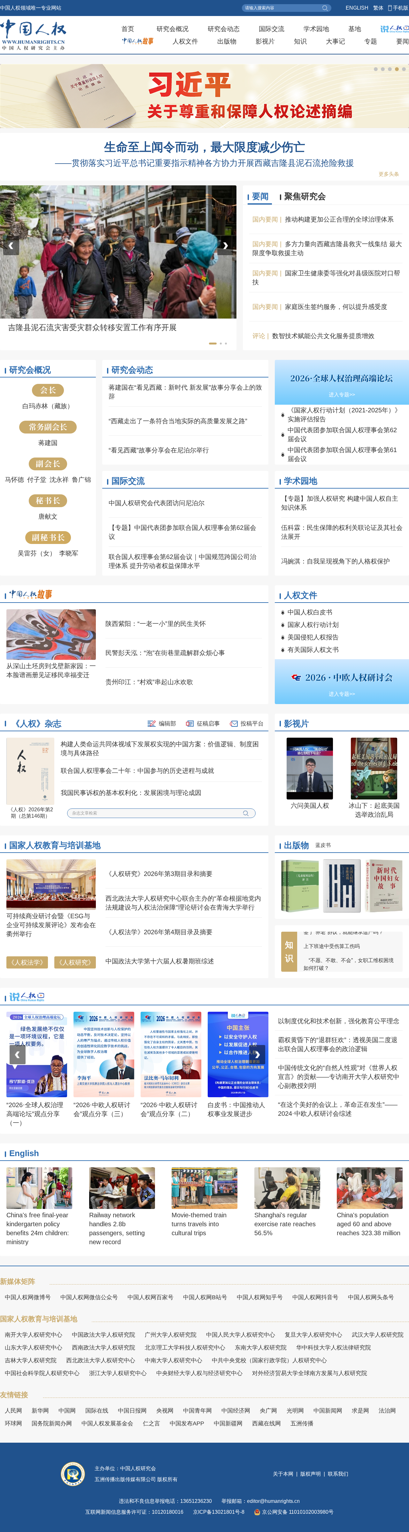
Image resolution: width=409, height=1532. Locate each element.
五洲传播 (301, 1423)
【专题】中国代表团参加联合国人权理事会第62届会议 (182, 532)
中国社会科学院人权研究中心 (42, 1373)
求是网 (360, 1410)
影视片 (265, 41)
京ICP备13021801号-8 (218, 1512)
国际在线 (96, 1410)
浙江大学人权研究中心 (118, 1373)
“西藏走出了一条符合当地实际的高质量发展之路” (178, 421)
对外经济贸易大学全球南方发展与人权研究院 (309, 1373)
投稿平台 (252, 723)
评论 (258, 335)
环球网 (13, 1423)
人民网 (13, 1410)
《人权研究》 (75, 962)
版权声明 (310, 1474)
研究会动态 (224, 28)
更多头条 (389, 174)
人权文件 (185, 41)
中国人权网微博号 (28, 1297)
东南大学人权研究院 (261, 1347)
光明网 (295, 1410)
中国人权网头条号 (371, 1297)
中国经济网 (235, 1410)
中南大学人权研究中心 (173, 1360)
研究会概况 (173, 28)
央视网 (165, 1410)
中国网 (67, 1410)
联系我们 (337, 1474)
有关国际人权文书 (313, 649)
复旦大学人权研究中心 (313, 1335)
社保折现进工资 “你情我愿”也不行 (342, 961)
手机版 (400, 8)
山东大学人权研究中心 (33, 1347)
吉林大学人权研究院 (31, 1360)
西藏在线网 (266, 1423)
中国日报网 (132, 1410)
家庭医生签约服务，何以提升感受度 (336, 306)
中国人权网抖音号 (315, 1297)
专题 (370, 41)
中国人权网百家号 (150, 1297)
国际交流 (271, 28)
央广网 (268, 1410)
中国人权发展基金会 (107, 1423)
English (24, 1153)
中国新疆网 (228, 1423)
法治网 (387, 1410)
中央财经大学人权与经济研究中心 (199, 1373)
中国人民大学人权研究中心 (240, 1335)
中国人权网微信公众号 (89, 1297)
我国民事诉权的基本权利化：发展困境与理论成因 (131, 792)
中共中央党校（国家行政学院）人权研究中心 (269, 1360)
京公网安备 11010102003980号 (298, 1512)
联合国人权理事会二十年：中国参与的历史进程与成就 (137, 770)
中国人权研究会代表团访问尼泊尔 (156, 503)
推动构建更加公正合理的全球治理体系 (339, 219)
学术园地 (316, 28)
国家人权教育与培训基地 (55, 845)
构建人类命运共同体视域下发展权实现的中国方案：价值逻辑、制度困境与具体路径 (160, 749)
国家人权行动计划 (313, 624)
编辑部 (167, 723)
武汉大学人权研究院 (378, 1335)
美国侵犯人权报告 (313, 637)
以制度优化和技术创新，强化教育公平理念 (338, 1021)
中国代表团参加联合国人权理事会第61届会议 (342, 454)
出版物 (226, 41)
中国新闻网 (327, 1410)
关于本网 (284, 1474)
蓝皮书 (323, 845)
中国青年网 (197, 1410)
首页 (127, 28)
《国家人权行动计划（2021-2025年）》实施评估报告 (344, 415)
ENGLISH (357, 8)
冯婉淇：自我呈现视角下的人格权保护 (335, 561)
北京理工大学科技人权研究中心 (185, 1347)
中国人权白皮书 (310, 612)
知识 (300, 41)
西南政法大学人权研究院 (103, 1347)
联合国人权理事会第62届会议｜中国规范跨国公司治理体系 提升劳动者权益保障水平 (182, 561)
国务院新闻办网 (52, 1423)
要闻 (402, 41)
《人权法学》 (27, 962)
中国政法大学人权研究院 (103, 1335)
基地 (354, 28)
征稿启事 (208, 723)
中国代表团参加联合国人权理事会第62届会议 (342, 434)
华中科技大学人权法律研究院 (333, 1347)
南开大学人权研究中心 (33, 1335)
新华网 (40, 1410)
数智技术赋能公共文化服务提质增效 (323, 335)
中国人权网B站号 (205, 1297)
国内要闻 (265, 219)
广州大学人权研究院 (171, 1335)
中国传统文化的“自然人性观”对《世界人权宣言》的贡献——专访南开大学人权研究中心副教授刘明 (338, 1076)
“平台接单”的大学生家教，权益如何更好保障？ (349, 943)
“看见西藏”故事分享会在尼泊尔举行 (159, 450)
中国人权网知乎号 (260, 1297)
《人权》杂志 (36, 723)
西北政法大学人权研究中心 (100, 1360)
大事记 (335, 41)
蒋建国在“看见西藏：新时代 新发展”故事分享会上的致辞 (185, 392)
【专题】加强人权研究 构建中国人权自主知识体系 (339, 503)
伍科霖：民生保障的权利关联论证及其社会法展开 (342, 532)
